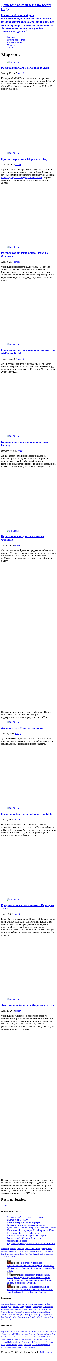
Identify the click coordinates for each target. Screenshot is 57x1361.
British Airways (22, 1334)
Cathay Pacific (46, 1334)
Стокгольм (45, 1317)
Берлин (27, 1249)
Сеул (20, 1317)
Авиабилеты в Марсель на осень (22, 727)
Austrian (10, 1334)
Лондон (32, 1251)
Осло (11, 1254)
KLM (41, 1337)
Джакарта (48, 1249)
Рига (26, 1254)
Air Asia (16, 1332)
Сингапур (49, 1254)
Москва (44, 1251)
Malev (3, 1339)
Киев (19, 1309)
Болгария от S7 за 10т (17, 1219)
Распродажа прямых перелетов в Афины (27, 1235)
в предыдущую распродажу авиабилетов (21, 177)
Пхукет (45, 1315)
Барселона (20, 1249)
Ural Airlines (48, 1342)
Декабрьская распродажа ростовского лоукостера (31, 1227)
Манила (42, 1312)
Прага (40, 1315)
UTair (3, 1345)
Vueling (20, 1345)
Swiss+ (18, 1342)
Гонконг (37, 1249)
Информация (12, 1347)
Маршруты (12, 45)
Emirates (4, 1337)
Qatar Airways (26, 1339)
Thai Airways (26, 1342)
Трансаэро (31, 1347)
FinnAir (24, 1337)
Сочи (32, 1317)
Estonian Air (12, 1337)
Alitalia (3, 1334)
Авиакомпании (14, 42)
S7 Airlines (35, 1339)
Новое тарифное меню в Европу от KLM (27, 813)
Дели (43, 1249)
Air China (37, 1332)
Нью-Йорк (5, 1254)
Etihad (19, 1337)
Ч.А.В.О (11, 47)
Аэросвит (35, 1345)
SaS (41, 1339)
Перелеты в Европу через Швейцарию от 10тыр (31, 1230)
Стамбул (4, 1257)
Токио (52, 1317)
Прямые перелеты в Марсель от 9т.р (24, 159)
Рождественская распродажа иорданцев (27, 1225)
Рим (30, 1254)
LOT (45, 1337)
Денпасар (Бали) (18, 1307)
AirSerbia (52, 1332)
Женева (4, 1309)
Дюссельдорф (37, 1307)
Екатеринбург (48, 1307)
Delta (53, 1334)
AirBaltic (22, 1332)
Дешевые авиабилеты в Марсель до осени (27, 1005)
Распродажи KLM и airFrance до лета (25, 67)
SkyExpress (11, 1342)
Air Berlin (29, 1332)
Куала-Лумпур (23, 1251)
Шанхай (12, 1320)
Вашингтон (42, 1304)
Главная (11, 37)
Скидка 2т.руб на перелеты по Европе (26, 1217)
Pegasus (17, 1339)
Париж (16, 1254)
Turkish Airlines (37, 1342)
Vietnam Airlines (11, 1345)
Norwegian (10, 1339)
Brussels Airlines (35, 1334)
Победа (24, 1347)
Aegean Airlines (6, 1332)
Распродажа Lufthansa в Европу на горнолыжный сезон (24, 1239)
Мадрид (35, 1312)
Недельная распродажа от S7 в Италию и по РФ (31, 1243)
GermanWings (33, 1337)
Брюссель (33, 1304)
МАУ (19, 1347)
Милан (38, 1251)
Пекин (22, 1254)
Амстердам (5, 1249)
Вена (32, 1249)
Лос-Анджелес (26, 1312)
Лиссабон (11, 1312)
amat (20, 73)
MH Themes (46, 1352)
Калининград (6, 1251)
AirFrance (44, 1332)
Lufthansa (50, 1337)
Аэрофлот (43, 1345)
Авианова (27, 1345)
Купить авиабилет (16, 40)
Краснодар (41, 1309)
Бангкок (13, 1249)
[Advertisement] (28, 121)
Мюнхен (51, 1251)
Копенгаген (33, 1309)
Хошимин (11, 1257)
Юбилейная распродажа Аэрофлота (25, 1222)
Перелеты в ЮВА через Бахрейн (23, 1233)
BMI (15, 1334)
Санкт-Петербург (38, 1254)
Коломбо (14, 1251)
